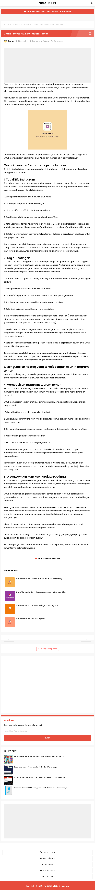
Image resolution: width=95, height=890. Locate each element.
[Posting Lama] (86, 639)
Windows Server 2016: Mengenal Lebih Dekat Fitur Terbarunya (40, 788)
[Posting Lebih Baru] (9, 639)
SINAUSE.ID (47, 886)
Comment (58, 41)
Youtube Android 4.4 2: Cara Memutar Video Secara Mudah (49, 11)
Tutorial (46, 41)
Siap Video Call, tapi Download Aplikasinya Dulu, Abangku (39, 756)
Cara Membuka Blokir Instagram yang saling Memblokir (41, 592)
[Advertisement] (47, 65)
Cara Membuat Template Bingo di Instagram (37, 605)
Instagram (37, 41)
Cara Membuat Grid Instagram (30, 618)
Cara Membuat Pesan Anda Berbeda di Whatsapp (36, 767)
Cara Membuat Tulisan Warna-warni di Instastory (39, 579)
